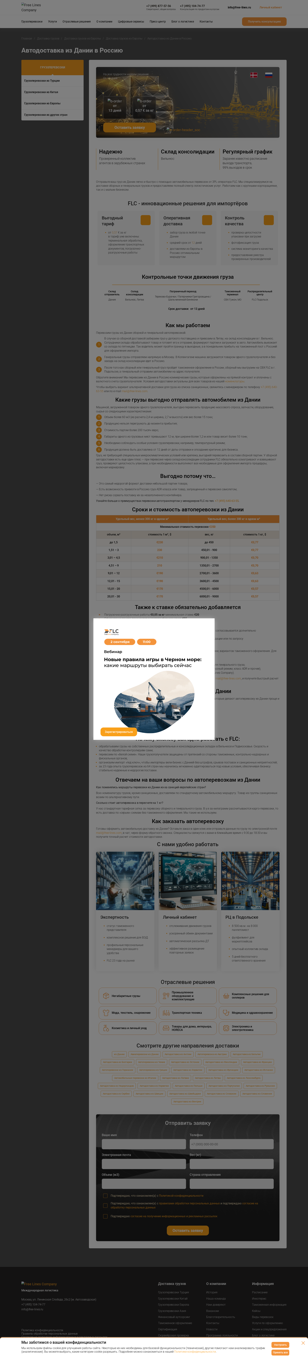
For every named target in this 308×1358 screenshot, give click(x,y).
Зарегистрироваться (119, 732)
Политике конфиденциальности (195, 1351)
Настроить (280, 1344)
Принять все (280, 1352)
